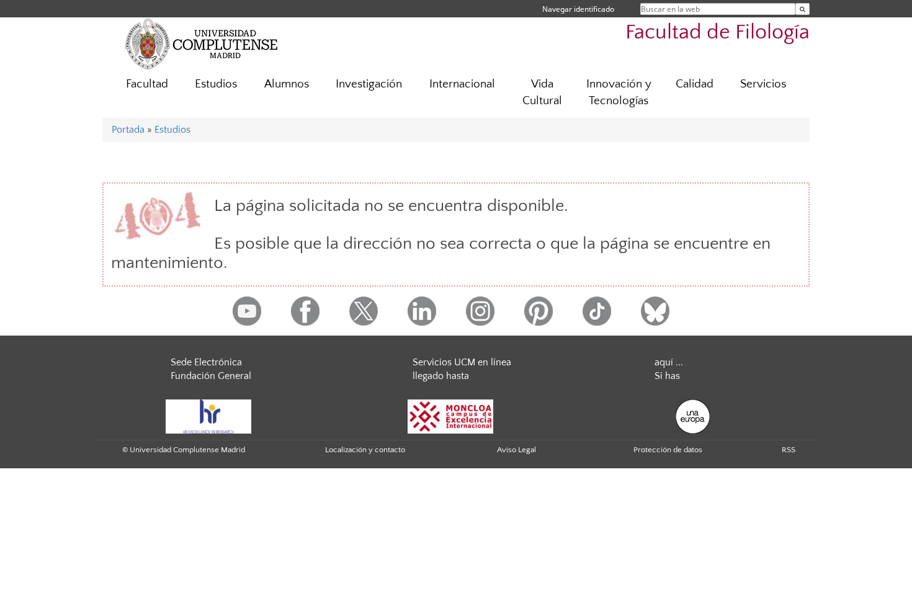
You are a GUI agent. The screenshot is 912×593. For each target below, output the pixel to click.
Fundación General (211, 375)
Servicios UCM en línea (462, 362)
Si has (667, 375)
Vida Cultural (542, 92)
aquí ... (669, 362)
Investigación (369, 84)
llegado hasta (441, 375)
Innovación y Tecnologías (618, 92)
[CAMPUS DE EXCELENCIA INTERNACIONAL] (450, 416)
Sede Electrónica (206, 362)
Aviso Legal (516, 449)
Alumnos (286, 84)
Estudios (216, 84)
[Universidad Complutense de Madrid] (201, 43)
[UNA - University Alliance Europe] (693, 416)
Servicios (763, 84)
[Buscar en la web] (802, 9)
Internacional (462, 84)
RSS (788, 449)
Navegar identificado (578, 9)
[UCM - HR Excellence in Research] (208, 416)
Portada (128, 129)
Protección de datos (667, 449)
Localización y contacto (365, 449)
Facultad (147, 84)
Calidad (694, 84)
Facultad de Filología (717, 32)
